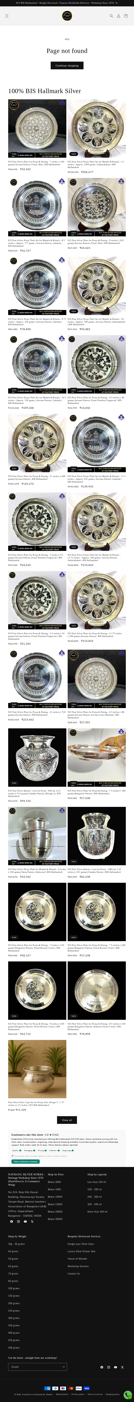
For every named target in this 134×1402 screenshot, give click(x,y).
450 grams (14, 1340)
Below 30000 (55, 1219)
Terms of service (95, 1394)
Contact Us (74, 1273)
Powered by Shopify (43, 1394)
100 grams (14, 1288)
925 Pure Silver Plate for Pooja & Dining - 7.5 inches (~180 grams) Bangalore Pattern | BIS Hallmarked (97, 792)
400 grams (14, 1332)
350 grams (14, 1325)
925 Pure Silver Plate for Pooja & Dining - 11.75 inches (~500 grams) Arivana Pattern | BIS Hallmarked (95, 634)
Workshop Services (78, 1266)
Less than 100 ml (96, 1182)
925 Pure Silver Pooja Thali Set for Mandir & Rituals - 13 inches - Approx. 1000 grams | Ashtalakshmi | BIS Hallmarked (96, 164)
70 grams (13, 1273)
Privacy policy (78, 1394)
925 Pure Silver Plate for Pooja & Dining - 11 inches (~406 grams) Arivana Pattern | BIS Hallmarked (37, 477)
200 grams (14, 1303)
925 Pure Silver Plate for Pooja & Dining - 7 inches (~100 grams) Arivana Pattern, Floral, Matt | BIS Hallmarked (36, 163)
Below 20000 (55, 1211)
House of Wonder (77, 1258)
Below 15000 (55, 1204)
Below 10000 (55, 1196)
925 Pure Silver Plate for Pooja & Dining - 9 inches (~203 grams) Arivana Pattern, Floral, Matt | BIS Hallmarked (96, 241)
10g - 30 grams (16, 1244)
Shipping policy (113, 1394)
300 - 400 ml (94, 1204)
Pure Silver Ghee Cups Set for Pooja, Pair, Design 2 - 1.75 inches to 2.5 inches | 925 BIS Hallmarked (36, 1103)
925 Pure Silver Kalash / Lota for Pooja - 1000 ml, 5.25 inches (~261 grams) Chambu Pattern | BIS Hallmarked (94, 870)
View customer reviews (25, 1161)
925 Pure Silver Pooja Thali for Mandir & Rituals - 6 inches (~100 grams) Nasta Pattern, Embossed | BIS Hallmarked (37, 870)
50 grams (13, 1258)
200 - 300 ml (94, 1196)
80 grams (13, 1281)
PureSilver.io (28, 1394)
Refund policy (62, 1394)
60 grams (13, 1266)
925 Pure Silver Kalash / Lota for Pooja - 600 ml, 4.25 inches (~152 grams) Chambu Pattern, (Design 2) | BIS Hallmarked (34, 794)
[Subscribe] (63, 1367)
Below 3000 (54, 1182)
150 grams (14, 1295)
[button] (6, 16)
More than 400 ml (97, 1211)
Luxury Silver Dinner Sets (81, 1251)
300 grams (14, 1318)
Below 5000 (54, 1189)
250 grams (14, 1310)
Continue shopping (67, 65)
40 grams (13, 1251)
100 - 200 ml (94, 1189)
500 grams (14, 1347)
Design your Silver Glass (81, 1244)
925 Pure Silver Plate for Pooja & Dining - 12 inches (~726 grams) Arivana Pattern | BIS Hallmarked (37, 713)
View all (67, 1120)
